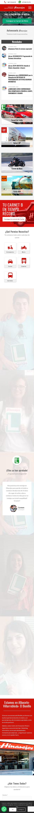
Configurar (21, 809)
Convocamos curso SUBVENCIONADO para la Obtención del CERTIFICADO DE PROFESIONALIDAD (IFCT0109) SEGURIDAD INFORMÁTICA (20, 78)
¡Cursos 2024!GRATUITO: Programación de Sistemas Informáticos (20, 57)
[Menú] (28, 7)
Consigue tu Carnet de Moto (17, 21)
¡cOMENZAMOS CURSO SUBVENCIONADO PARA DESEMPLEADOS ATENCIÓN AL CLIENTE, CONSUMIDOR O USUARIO (20, 91)
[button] (4, 809)
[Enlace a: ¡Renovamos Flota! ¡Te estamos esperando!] (4, 48)
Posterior (27, 505)
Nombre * (5, 795)
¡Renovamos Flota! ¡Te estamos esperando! (20, 49)
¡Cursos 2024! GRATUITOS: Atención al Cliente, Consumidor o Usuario (19, 67)
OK (13, 809)
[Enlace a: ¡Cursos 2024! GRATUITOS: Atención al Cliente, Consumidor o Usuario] (4, 65)
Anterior (6, 505)
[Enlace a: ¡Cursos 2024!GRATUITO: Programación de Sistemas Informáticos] (4, 55)
